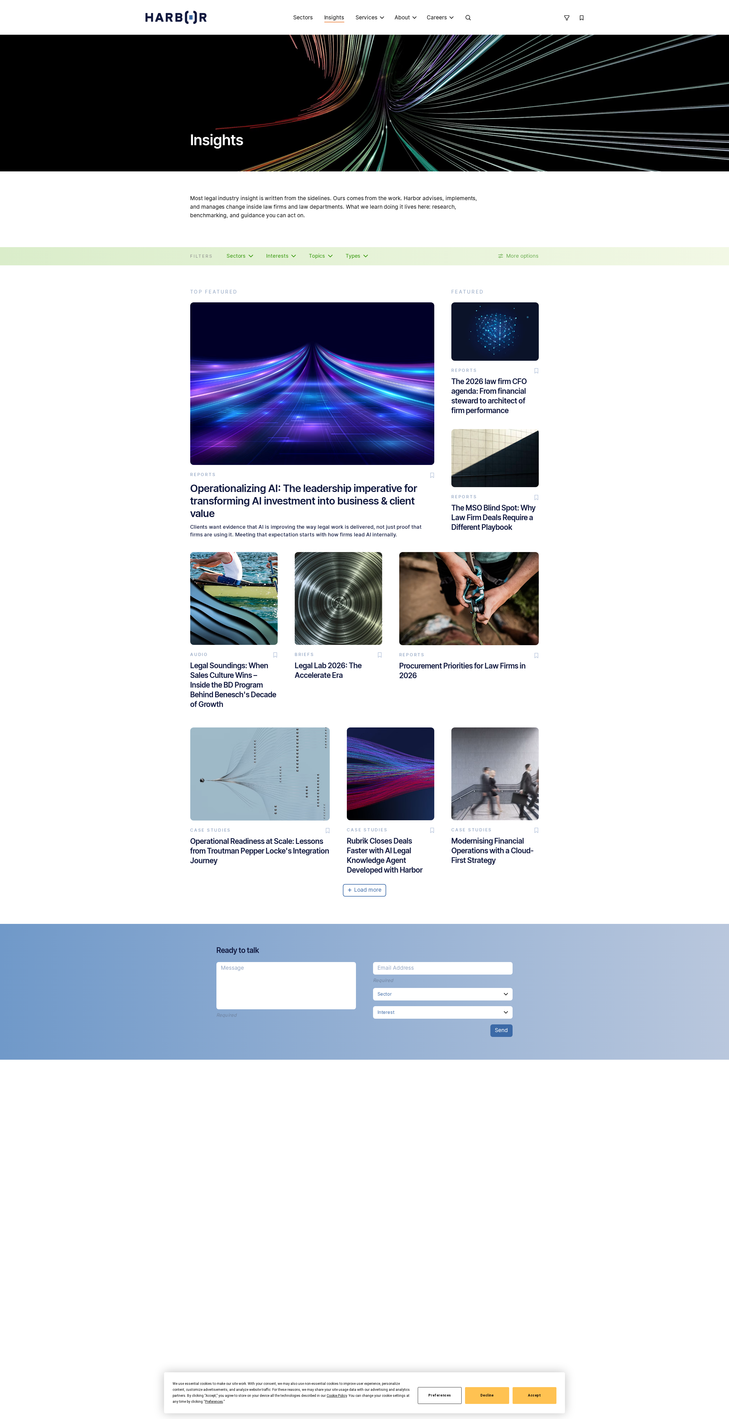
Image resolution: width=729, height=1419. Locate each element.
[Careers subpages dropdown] (451, 17)
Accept (534, 1395)
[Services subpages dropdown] (382, 17)
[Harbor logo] (176, 17)
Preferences (439, 1395)
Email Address (396, 968)
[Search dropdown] (468, 17)
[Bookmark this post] (432, 475)
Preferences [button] (214, 1402)
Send (501, 1030)
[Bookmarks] (581, 17)
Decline (486, 1395)
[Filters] (566, 17)
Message (232, 968)
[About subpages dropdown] (414, 17)
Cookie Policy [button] (337, 1396)
